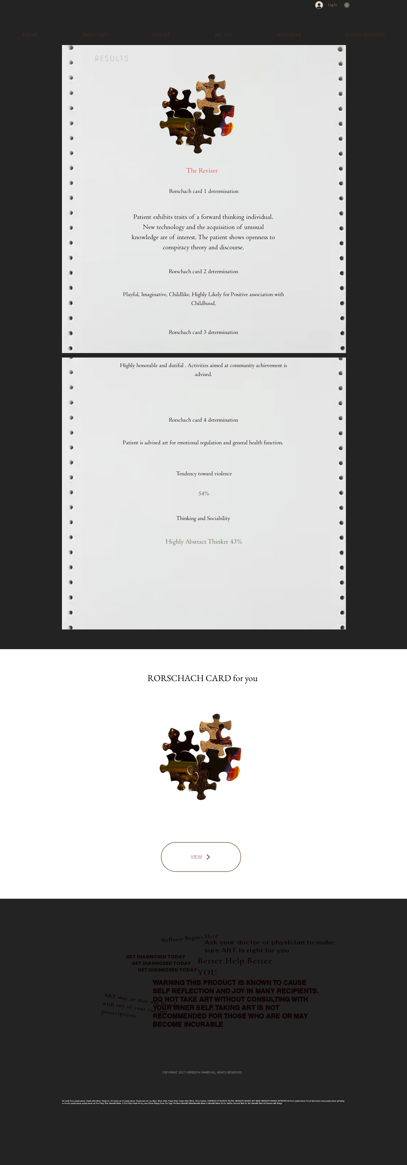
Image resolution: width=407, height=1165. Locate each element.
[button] (346, 5)
